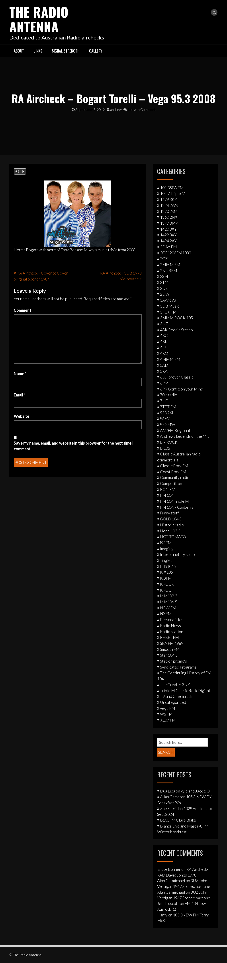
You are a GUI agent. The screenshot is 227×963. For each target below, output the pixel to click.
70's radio (168, 394)
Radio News (170, 625)
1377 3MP (169, 223)
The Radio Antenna (38, 19)
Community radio (174, 477)
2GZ (164, 258)
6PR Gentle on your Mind (181, 388)
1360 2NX (168, 217)
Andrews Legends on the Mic (184, 436)
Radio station (171, 631)
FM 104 (166, 495)
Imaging (167, 548)
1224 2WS (169, 205)
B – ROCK (169, 442)
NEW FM (168, 607)
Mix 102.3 (168, 595)
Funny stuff (169, 512)
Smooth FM (170, 649)
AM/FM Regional (175, 430)
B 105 (165, 448)
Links (38, 51)
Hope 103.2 (170, 530)
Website (21, 416)
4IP (163, 347)
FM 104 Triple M (174, 501)
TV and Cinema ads (176, 696)
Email (19, 394)
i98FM (166, 542)
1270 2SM (169, 211)
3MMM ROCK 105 (176, 317)
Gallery (95, 51)
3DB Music (169, 306)
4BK (164, 341)
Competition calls (175, 483)
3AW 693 (168, 300)
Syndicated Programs (178, 667)
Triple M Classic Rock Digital (185, 690)
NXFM (166, 613)
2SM (164, 276)
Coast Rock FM (173, 471)
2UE (164, 288)
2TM (164, 282)
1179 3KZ (168, 199)
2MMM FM (170, 264)
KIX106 (166, 572)
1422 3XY (168, 234)
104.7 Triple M (172, 193)
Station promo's (173, 661)
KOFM (166, 578)
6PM (164, 382)
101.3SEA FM (172, 187)
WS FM (166, 714)
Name (20, 373)
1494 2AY (168, 240)
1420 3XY (168, 229)
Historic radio (172, 524)
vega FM (167, 708)
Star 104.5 (169, 655)
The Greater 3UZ (175, 684)
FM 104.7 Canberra (177, 507)
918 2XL (167, 412)
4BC (164, 335)
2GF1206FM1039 (175, 252)
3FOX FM (168, 312)
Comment (22, 310)
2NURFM (168, 270)
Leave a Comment (141, 109)
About (19, 51)
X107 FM (168, 720)
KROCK (167, 584)
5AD (164, 365)
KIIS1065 (168, 566)
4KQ (164, 353)
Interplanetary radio (177, 554)
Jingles (166, 560)
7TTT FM (168, 406)
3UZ (164, 323)
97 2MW (167, 424)
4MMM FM (170, 359)
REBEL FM (169, 637)
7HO (164, 400)
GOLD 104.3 (171, 518)
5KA (164, 371)
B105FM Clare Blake (178, 820)
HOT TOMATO (173, 536)
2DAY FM (168, 246)
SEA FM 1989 (171, 643)
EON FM (167, 489)
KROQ (166, 590)
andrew (116, 109)
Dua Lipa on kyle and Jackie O (185, 790)
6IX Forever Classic (176, 377)
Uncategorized (173, 702)
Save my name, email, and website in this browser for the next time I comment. (73, 446)
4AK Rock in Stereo (176, 329)
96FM (165, 418)
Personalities (171, 619)
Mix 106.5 (168, 601)
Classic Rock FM (174, 465)
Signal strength (66, 51)
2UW (164, 294)
